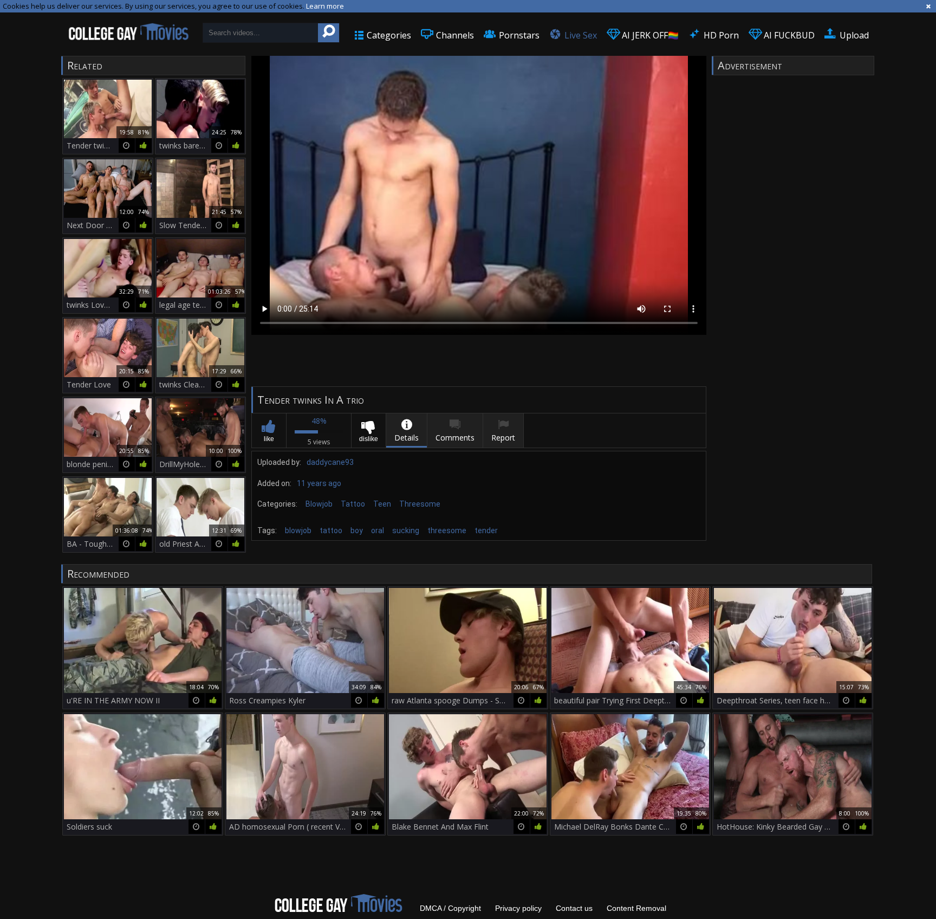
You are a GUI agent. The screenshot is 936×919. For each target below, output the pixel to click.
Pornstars (518, 35)
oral (377, 530)
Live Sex (579, 35)
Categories (388, 35)
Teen (382, 504)
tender (486, 530)
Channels (454, 35)
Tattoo (353, 504)
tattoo (331, 530)
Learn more (325, 6)
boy (356, 530)
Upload (853, 35)
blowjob (298, 530)
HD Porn (720, 35)
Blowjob (319, 504)
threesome (446, 530)
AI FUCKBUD (788, 35)
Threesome (419, 504)
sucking (405, 530)
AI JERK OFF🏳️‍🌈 (649, 35)
